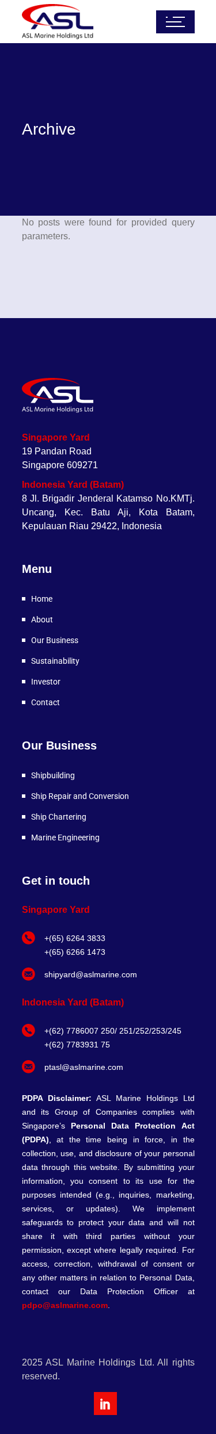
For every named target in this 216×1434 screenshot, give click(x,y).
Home (41, 598)
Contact (45, 702)
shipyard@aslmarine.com (90, 974)
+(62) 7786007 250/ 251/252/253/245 (112, 1030)
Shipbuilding (53, 775)
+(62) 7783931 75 (77, 1044)
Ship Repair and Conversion (80, 796)
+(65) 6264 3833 (74, 938)
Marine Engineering (65, 837)
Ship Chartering (58, 816)
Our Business (54, 640)
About (42, 619)
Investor (45, 681)
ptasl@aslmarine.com (83, 1067)
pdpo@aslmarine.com (65, 1305)
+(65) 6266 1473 (74, 952)
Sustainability (55, 661)
